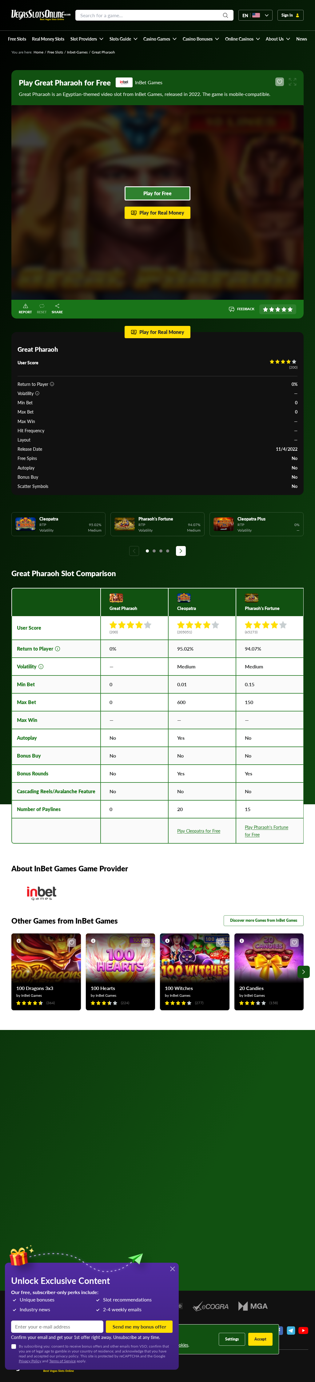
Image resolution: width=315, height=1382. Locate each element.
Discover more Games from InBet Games (263, 920)
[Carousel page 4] (167, 550)
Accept (260, 1339)
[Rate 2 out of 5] (271, 309)
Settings (232, 1339)
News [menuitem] (301, 39)
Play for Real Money (161, 212)
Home (38, 52)
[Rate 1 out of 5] (265, 309)
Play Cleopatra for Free (198, 831)
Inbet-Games (77, 52)
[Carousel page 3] (160, 550)
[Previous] (134, 551)
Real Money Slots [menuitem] (48, 39)
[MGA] (253, 1306)
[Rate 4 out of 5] (283, 309)
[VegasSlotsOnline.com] (40, 15)
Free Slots (55, 52)
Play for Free (157, 193)
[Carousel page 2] (154, 550)
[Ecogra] (211, 1306)
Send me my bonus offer (139, 1326)
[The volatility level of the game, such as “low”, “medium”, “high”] (37, 393)
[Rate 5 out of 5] (290, 309)
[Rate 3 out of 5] (277, 309)
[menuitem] (86, 39)
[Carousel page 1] (147, 550)
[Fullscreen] (292, 81)
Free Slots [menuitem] (17, 39)
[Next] (181, 551)
